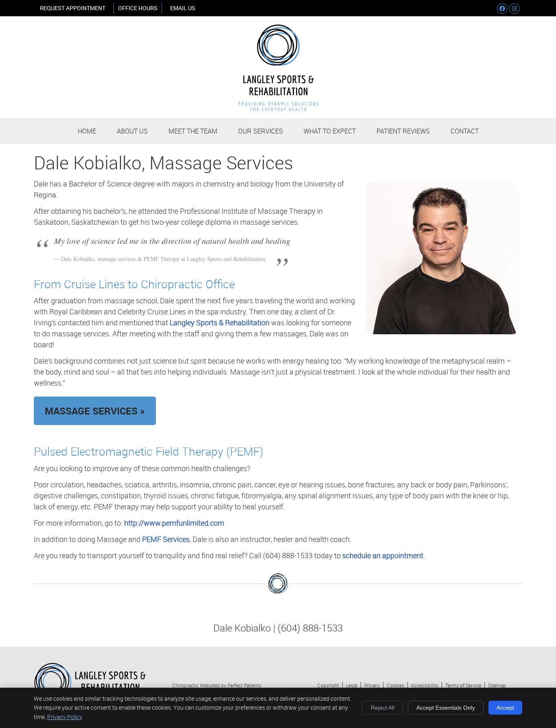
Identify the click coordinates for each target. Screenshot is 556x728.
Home (87, 131)
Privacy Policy (64, 717)
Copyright (328, 685)
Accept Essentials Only (445, 707)
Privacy (372, 685)
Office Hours (138, 8)
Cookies (395, 685)
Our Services (260, 131)
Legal (351, 685)
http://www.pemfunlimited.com (174, 523)
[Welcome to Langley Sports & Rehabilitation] (278, 109)
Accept (505, 707)
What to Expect (330, 131)
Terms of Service (463, 685)
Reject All (382, 707)
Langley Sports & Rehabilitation (219, 322)
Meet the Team (193, 131)
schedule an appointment (382, 555)
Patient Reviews (403, 131)
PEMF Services (166, 539)
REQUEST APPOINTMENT (72, 8)
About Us (132, 131)
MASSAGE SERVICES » (95, 410)
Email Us (182, 8)
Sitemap (497, 685)
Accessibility (424, 685)
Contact (465, 131)
